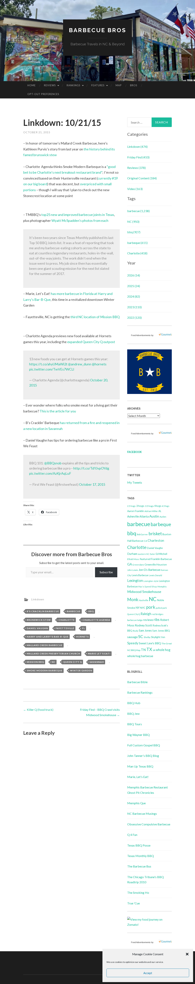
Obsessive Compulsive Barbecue (148, 824)
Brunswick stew (39, 619)
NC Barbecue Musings (142, 813)
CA (145, 540)
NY (138, 607)
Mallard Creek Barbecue (44, 645)
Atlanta (144, 516)
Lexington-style (150, 581)
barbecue (74, 611)
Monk (132, 599)
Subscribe (106, 572)
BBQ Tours (134, 724)
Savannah (97, 662)
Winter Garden (81, 670)
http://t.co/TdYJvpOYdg (91, 468)
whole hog (163, 650)
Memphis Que (136, 803)
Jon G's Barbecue (149, 569)
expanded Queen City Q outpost (91, 342)
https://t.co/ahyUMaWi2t (48, 364)
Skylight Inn (158, 637)
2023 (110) (134, 307)
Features (98, 85)
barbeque (161, 524)
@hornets (99, 364)
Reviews (50, 85)
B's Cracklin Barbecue (43, 611)
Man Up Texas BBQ (140, 766)
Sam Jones (145, 630)
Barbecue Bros (97, 30)
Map (119, 85)
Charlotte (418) (137, 253)
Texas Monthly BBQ (140, 856)
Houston (161, 564)
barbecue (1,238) (138, 211)
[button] (187, 954)
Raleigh (146, 614)
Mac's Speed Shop (147, 586)
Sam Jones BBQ (161, 630)
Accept (147, 973)
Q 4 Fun (132, 834)
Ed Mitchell (161, 554)
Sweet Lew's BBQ (150, 643)
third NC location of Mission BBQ (95, 317)
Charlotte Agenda (96, 619)
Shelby (147, 637)
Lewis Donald (155, 575)
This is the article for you (58, 411)
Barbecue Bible (137, 682)
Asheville (133, 516)
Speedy (132, 643)
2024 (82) (133, 296)
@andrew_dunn (79, 364)
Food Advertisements (141, 335)
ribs (157, 619)
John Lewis (132, 570)
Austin (154, 516)
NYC (142, 607)
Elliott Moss (133, 559)
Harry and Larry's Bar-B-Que (48, 636)
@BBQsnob (53, 463)
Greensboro (138, 564)
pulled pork (161, 608)
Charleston (156, 540)
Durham (132, 553)
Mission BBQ (35, 662)
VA (154, 650)
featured (145, 559)
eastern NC (143, 554)
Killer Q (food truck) (38, 709)
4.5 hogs (165, 506)
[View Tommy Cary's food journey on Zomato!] (149, 924)
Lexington (135, 580)
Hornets (82, 636)
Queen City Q (72, 662)
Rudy (135, 630)
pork (150, 607)
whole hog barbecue (140, 656)
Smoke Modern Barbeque (44, 670)
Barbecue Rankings (140, 692)
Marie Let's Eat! (99, 653)
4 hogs (157, 505)
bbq (91, 611)
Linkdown (37, 599)
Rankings (73, 85)
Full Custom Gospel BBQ (143, 745)
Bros (133, 85)
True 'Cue (133, 903)
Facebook (134, 452)
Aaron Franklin (135, 511)
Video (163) (135, 189)
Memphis (162, 586)
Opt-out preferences (43, 94)
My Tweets (134, 482)
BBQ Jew (133, 713)
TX (149, 649)
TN (143, 650)
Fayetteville (65, 628)
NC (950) (133, 221)
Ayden (163, 516)
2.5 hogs (131, 506)
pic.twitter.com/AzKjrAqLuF (50, 473)
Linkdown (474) (137, 146)
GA (129, 564)
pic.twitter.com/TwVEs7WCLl (51, 369)
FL (83, 628)
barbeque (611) (137, 242)
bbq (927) (133, 232)
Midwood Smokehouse (144, 591)
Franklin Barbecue (161, 559)
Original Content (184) (142, 178)
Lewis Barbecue (140, 575)
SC (140, 636)
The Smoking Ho (138, 892)
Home (31, 85)
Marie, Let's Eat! (138, 777)
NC (53, 662)
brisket (155, 533)
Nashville (143, 600)
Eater (152, 554)
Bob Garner (142, 534)
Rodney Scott (143, 625)
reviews (148, 619)
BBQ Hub (133, 703)
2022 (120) (134, 317)
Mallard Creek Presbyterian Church (53, 653)
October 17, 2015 (92, 484)
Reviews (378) (136, 167)
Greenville (150, 564)
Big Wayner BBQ (138, 734)
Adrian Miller (151, 511)
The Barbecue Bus (139, 866)
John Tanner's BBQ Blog (143, 755)
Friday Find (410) (138, 157)
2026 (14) (133, 275)
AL (159, 511)
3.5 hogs (149, 506)
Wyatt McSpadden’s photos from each (79, 220)
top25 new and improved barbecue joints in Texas (77, 214)
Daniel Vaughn (37, 628)
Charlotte (66, 619)
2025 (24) (133, 286)
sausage (132, 637)
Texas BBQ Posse (138, 845)
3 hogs (140, 505)
